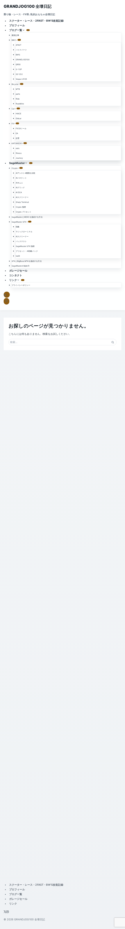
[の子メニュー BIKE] (19, 40)
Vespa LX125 (21, 79)
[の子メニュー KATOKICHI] (25, 143)
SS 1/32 (19, 74)
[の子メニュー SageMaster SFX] (29, 222)
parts (18, 94)
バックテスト (21, 241)
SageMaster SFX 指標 (25, 246)
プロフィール (17, 25)
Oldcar (18, 118)
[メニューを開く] (6, 301)
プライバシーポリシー (21, 285)
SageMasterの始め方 (21, 266)
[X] (5, 912)
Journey (19, 158)
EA (17, 133)
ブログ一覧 (15, 894)
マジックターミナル (24, 231)
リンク (13, 903)
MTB (18, 89)
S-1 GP (19, 69)
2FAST (18, 45)
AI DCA (19, 192)
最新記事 (15, 35)
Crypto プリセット (23, 212)
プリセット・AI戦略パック (27, 251)
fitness (18, 153)
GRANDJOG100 (23, 59)
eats (18, 148)
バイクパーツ (21, 50)
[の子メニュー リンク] (22, 280)
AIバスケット (21, 178)
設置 (17, 138)
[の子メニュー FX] (17, 123)
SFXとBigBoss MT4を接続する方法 (27, 261)
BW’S (18, 55)
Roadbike (20, 104)
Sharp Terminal (22, 202)
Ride (18, 99)
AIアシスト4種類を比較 (25, 173)
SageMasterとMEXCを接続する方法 (27, 217)
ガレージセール (18, 270)
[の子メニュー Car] (18, 108)
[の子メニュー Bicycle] (21, 84)
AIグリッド (20, 187)
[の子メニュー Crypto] (21, 168)
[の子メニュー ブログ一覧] (28, 30)
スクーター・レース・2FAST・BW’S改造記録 (36, 20)
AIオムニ (19, 183)
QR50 (18, 64)
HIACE (18, 113)
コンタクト (15, 275)
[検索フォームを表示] (7, 295)
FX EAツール (21, 128)
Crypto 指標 (21, 207)
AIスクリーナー (22, 197)
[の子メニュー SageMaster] (30, 163)
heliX (18, 256)
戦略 (17, 227)
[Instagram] (7, 912)
